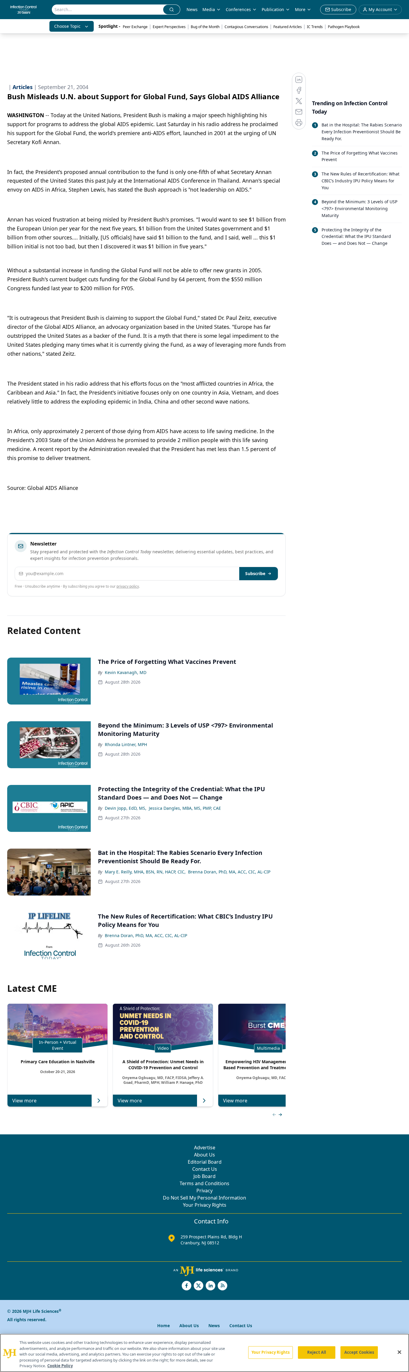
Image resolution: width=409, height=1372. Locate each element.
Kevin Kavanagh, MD (125, 672)
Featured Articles (287, 26)
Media (208, 9)
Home (163, 1325)
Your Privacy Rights (204, 1205)
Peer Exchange (135, 26)
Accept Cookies (359, 1352)
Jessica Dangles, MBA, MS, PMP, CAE (185, 808)
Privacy (204, 1190)
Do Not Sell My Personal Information (204, 1197)
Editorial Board (205, 1162)
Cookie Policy (60, 1365)
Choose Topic (67, 26)
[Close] (399, 1352)
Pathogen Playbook (344, 26)
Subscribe (255, 573)
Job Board (204, 1176)
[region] (204, 1353)
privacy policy (127, 586)
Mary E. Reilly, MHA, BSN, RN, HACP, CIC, (145, 872)
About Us (204, 1154)
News (192, 9)
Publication (273, 9)
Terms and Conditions (204, 1183)
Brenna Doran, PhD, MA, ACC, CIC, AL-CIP (229, 872)
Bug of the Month (205, 26)
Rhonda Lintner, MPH (126, 744)
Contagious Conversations (246, 26)
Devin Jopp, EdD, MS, (125, 808)
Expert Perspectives (169, 26)
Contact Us (204, 1169)
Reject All (316, 1352)
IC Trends (315, 26)
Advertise (204, 1147)
